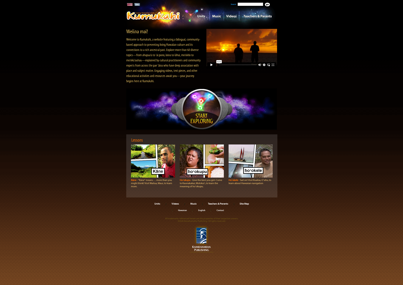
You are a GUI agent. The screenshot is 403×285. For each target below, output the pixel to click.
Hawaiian (182, 210)
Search (233, 4)
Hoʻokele (233, 180)
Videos (231, 16)
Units (197, 16)
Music (217, 16)
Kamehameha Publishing (201, 239)
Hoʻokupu (185, 180)
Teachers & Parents (257, 16)
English (201, 210)
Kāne (133, 180)
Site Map (244, 203)
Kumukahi (153, 20)
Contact (220, 210)
